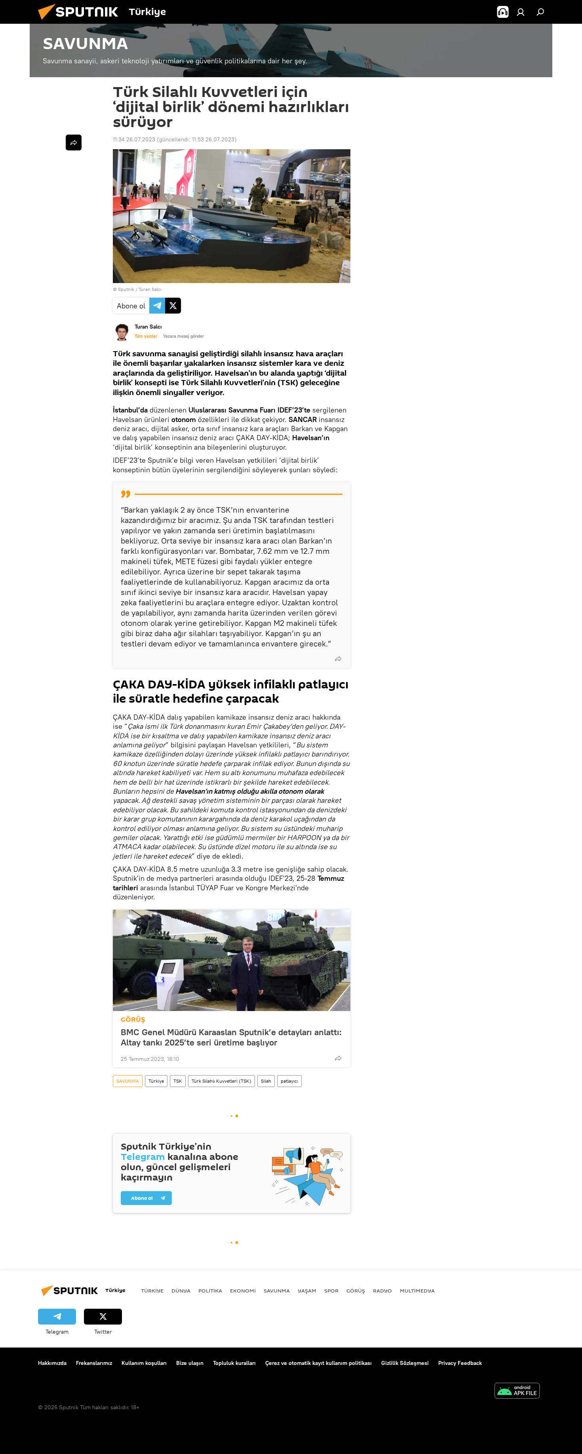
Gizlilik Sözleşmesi (405, 1363)
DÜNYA (180, 1290)
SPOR (331, 1290)
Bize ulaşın (190, 1363)
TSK (177, 1081)
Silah (266, 1081)
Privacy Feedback (460, 1363)
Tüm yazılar (146, 336)
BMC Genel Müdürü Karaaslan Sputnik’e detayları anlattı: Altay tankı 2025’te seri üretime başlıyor (231, 1037)
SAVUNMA (127, 1081)
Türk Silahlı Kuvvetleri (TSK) (221, 1081)
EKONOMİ (243, 1290)
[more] (338, 659)
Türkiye (156, 1081)
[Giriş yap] (521, 12)
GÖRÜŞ (133, 1019)
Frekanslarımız (94, 1363)
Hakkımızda (52, 1363)
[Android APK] (517, 1392)
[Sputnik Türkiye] (81, 21)
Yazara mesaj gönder (183, 336)
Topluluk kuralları (234, 1363)
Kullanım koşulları (144, 1363)
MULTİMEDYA (417, 1290)
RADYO (382, 1290)
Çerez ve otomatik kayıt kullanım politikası (318, 1363)
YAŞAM (307, 1290)
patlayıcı (289, 1081)
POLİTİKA (210, 1290)
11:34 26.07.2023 (134, 139)
